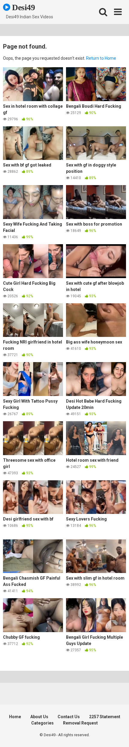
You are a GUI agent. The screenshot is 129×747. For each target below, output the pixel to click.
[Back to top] (118, 735)
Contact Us (69, 716)
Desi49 (22, 7)
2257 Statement (104, 716)
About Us (39, 716)
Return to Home (101, 58)
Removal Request (80, 723)
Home (15, 716)
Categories (42, 723)
